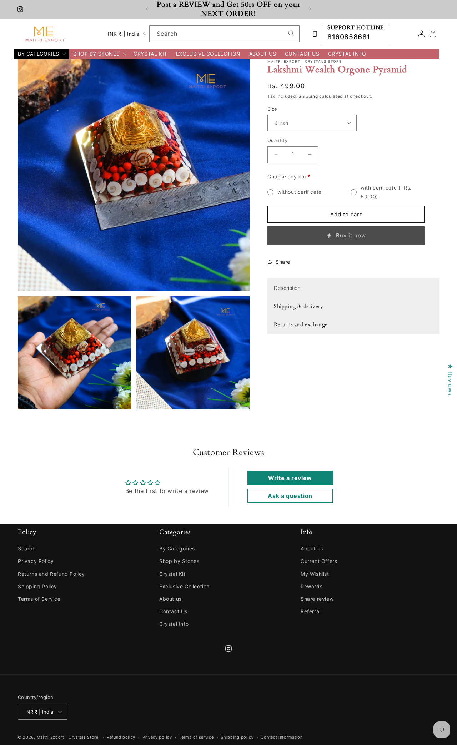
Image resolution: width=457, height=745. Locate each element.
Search (27, 548)
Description (287, 288)
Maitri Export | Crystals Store (68, 737)
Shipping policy (237, 737)
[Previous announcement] (147, 9)
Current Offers (319, 561)
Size (272, 108)
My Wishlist (315, 574)
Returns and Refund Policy (51, 574)
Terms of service (196, 737)
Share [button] (283, 261)
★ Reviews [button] (450, 379)
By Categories (177, 548)
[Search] (291, 33)
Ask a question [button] (290, 495)
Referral (311, 611)
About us (170, 599)
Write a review (290, 478)
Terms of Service (39, 599)
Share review (317, 599)
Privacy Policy (36, 561)
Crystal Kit (172, 574)
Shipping (308, 96)
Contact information (281, 737)
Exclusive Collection (184, 586)
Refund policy (121, 737)
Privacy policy (157, 737)
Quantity (277, 140)
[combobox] (224, 34)
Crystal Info (174, 624)
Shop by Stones (179, 561)
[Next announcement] (310, 9)
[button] (41, 54)
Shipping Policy (37, 586)
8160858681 (348, 37)
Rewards (311, 586)
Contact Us (173, 611)
